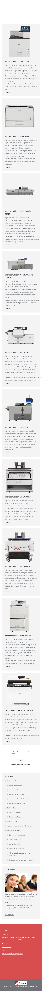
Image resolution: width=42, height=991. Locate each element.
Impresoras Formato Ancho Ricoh (20, 799)
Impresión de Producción (17, 803)
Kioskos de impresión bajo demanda (19, 826)
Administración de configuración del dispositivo (21, 854)
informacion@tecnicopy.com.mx (12, 954)
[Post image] (19, 41)
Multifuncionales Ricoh (16, 785)
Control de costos (15, 839)
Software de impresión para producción (22, 860)
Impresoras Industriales (16, 794)
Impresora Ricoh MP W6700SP (18, 497)
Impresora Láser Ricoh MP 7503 (18, 635)
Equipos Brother (12, 821)
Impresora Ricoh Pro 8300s (16, 427)
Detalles (7, 92)
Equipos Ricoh (11, 781)
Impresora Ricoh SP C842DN (17, 61)
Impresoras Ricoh (15, 790)
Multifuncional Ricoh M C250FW (19, 710)
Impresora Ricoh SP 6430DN (17, 136)
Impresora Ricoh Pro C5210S (17, 352)
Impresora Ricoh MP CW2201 (17, 566)
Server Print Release (15, 817)
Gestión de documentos (17, 835)
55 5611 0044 (9, 915)
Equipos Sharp (11, 808)
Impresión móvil (14, 844)
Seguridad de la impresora (17, 848)
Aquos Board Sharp (15, 812)
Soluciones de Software (15, 830)
